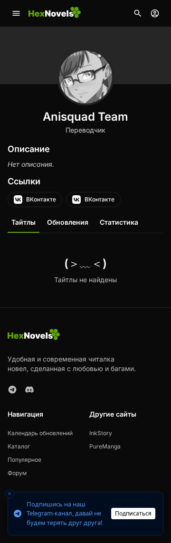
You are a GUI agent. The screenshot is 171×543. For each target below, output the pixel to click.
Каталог (19, 446)
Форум (17, 472)
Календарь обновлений (40, 433)
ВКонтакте (41, 199)
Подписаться (133, 513)
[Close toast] (9, 493)
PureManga (105, 446)
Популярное (24, 459)
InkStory (100, 433)
